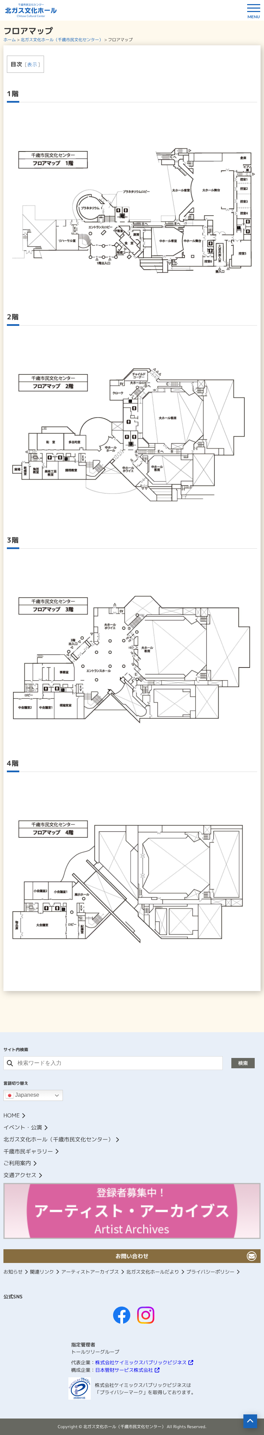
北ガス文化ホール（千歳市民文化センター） (62, 40)
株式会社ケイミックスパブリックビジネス (141, 1362)
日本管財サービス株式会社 (124, 1370)
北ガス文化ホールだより (152, 1271)
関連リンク (42, 1271)
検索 (243, 1063)
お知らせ (13, 1271)
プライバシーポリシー (210, 1271)
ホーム (9, 40)
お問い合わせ (132, 1256)
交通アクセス (19, 1175)
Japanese (26, 1095)
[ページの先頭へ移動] (250, 1421)
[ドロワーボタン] (253, 10)
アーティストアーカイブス (90, 1271)
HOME (11, 1115)
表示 (32, 64)
